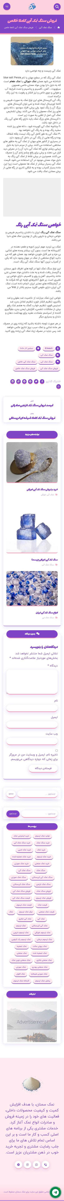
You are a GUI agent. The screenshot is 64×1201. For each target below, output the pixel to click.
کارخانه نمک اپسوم (21, 981)
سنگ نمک (41, 870)
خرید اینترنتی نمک (21, 836)
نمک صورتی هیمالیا (39, 974)
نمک (11, 912)
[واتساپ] (36, 1165)
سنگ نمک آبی (47, 355)
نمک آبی (41, 919)
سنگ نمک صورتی (18, 877)
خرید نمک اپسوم (44, 857)
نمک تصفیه (22, 946)
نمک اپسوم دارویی (21, 932)
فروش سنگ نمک (44, 891)
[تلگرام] (18, 1165)
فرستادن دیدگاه (43, 768)
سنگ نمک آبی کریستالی (42, 877)
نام (56, 701)
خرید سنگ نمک (43, 843)
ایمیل (54, 717)
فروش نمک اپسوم (43, 898)
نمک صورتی (21, 967)
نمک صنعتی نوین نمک (21, 960)
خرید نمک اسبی (24, 850)
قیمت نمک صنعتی (46, 912)
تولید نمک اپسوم (42, 836)
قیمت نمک (42, 905)
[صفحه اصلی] (58, 27)
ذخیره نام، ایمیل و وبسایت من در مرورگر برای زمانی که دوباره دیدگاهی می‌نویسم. (33, 757)
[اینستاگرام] (27, 1165)
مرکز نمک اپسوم (26, 912)
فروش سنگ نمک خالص (25, 368)
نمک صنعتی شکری (44, 960)
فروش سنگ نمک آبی (49, 368)
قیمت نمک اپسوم (24, 905)
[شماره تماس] (45, 1165)
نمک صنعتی (22, 953)
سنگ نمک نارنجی (43, 884)
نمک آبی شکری (25, 919)
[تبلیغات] (32, 1021)
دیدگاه (53, 666)
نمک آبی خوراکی (47, 494)
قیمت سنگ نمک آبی (21, 898)
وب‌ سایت (52, 734)
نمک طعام (15, 81)
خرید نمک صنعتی (42, 863)
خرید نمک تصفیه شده (21, 857)
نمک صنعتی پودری (39, 967)
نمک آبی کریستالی (39, 926)
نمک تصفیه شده (40, 953)
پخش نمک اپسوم (42, 981)
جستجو (11, 794)
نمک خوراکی (30, 81)
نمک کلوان (20, 974)
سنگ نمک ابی (48, 618)
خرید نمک (41, 850)
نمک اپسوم (21, 926)
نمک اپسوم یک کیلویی (21, 939)
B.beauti (49, 348)
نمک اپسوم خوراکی (42, 932)
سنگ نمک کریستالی (21, 884)
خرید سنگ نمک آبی (22, 843)
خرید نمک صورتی (21, 863)
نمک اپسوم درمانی (44, 939)
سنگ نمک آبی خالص (26, 362)
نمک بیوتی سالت (40, 946)
